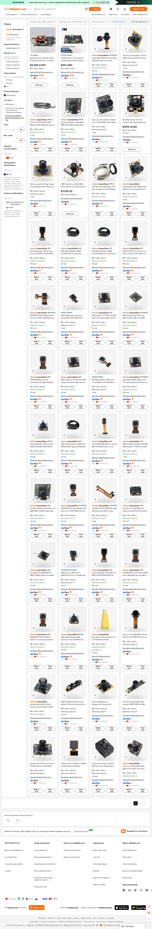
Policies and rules (40, 887)
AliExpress (42, 918)
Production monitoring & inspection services (43, 879)
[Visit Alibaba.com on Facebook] (124, 889)
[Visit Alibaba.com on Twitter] (135, 889)
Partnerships (127, 878)
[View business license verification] (97, 925)
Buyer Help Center (100, 850)
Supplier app (73, 908)
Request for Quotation (72, 857)
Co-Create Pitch (11, 857)
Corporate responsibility (14, 864)
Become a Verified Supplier (132, 871)
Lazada (76, 918)
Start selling (127, 857)
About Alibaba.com (12, 843)
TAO (94, 918)
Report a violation (99, 885)
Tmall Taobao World (64, 918)
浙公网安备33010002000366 (115, 925)
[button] (86, 9)
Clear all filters (119, 21)
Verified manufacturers (72, 850)
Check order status (130, 864)
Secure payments (40, 850)
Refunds (96, 871)
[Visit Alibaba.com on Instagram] (141, 889)
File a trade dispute (100, 864)
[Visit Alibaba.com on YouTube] (146, 889)
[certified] (104, 55)
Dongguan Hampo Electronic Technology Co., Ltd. (133, 72)
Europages (110, 918)
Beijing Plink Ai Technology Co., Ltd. (41, 72)
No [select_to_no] (18, 820)
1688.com (51, 918)
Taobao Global (86, 918)
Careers (8, 871)
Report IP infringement (101, 878)
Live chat (96, 857)
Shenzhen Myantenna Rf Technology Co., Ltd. (101, 656)
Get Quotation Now (82, 831)
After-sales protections (42, 871)
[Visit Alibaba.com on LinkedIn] (129, 889)
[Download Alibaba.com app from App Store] (122, 907)
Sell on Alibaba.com (130, 850)
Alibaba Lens (13, 908)
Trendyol (101, 918)
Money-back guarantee (42, 857)
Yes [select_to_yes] (8, 820)
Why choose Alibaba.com (14, 850)
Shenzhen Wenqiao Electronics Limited (103, 74)
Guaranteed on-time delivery (44, 864)
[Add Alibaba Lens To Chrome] (37, 907)
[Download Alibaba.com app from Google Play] (139, 907)
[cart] (118, 9)
